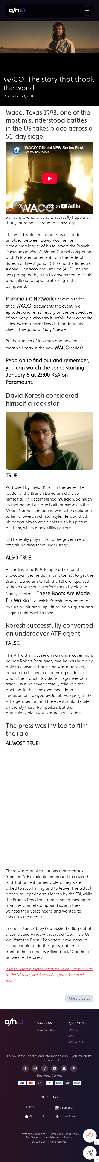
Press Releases (51, 1137)
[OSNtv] (14, 1022)
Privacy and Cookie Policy (64, 1134)
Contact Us (66, 1107)
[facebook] (25, 1068)
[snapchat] (64, 1068)
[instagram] (35, 1068)
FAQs (32, 1107)
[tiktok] (44, 1068)
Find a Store (67, 1116)
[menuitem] (17, 10)
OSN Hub (74, 1030)
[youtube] (54, 1068)
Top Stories (32, 1137)
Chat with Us (37, 1116)
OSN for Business (78, 1042)
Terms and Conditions (32, 1134)
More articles (79, 998)
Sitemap (68, 1137)
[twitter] (73, 1068)
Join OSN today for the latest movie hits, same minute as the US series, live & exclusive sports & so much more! (49, 975)
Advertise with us (46, 1030)
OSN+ (72, 1036)
